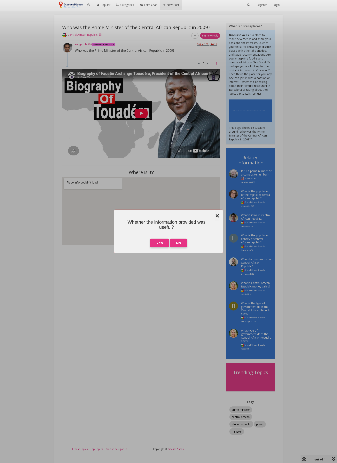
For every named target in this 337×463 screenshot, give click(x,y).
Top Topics (96, 449)
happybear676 (247, 250)
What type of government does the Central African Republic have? (256, 336)
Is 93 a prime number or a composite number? (256, 172)
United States (250, 178)
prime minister (241, 410)
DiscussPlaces (176, 449)
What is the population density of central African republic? (255, 238)
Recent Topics (80, 449)
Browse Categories (116, 449)
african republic (241, 424)
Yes (159, 243)
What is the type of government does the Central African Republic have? (256, 308)
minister (237, 431)
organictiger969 (247, 206)
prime (259, 424)
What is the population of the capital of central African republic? (255, 194)
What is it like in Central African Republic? (255, 216)
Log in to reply (210, 35)
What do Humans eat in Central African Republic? (256, 262)
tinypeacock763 (247, 274)
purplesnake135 (248, 182)
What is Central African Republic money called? (255, 284)
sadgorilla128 (83, 44)
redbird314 (246, 294)
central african (241, 417)
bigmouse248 (247, 226)
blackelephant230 (248, 321)
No (178, 243)
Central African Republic (83, 34)
